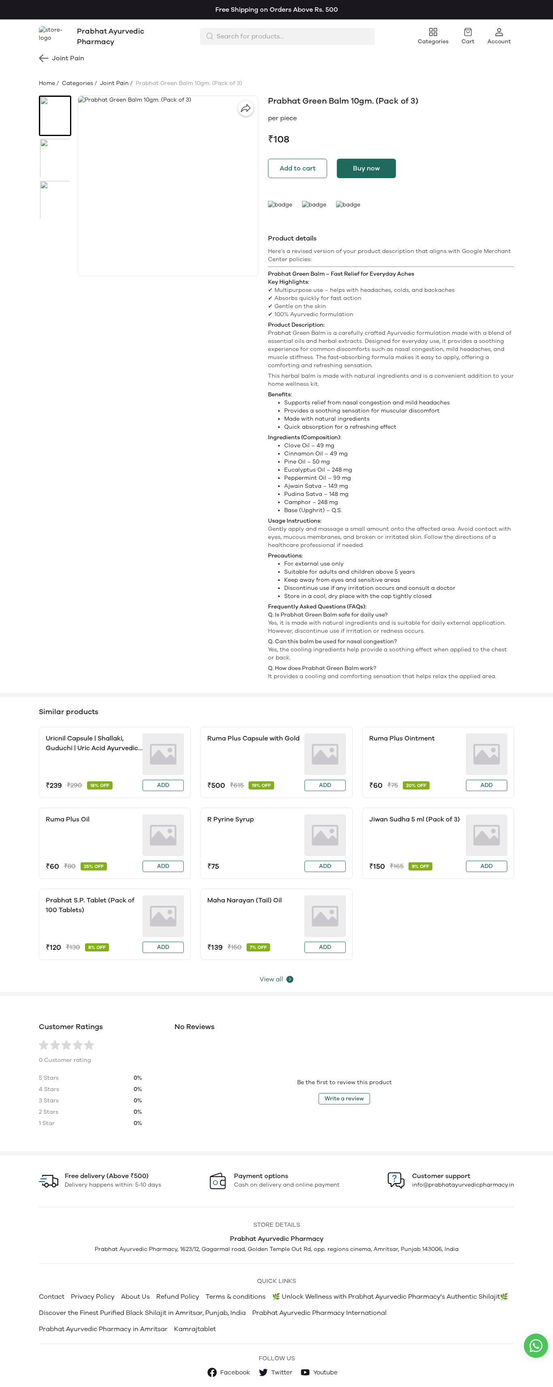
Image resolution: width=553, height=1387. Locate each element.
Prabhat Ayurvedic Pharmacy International (319, 1313)
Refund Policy (177, 1296)
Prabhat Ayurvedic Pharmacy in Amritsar (103, 1329)
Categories (76, 83)
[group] (168, 186)
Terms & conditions (236, 1296)
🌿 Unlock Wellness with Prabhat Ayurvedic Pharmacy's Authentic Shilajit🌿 (390, 1296)
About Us (135, 1296)
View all (271, 979)
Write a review (344, 1098)
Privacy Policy (93, 1296)
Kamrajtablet (195, 1329)
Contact (51, 1296)
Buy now (366, 168)
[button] (55, 116)
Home (47, 83)
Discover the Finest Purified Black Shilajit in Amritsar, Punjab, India (142, 1313)
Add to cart (298, 168)
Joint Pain (113, 83)
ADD (163, 785)
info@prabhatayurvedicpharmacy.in (463, 1184)
